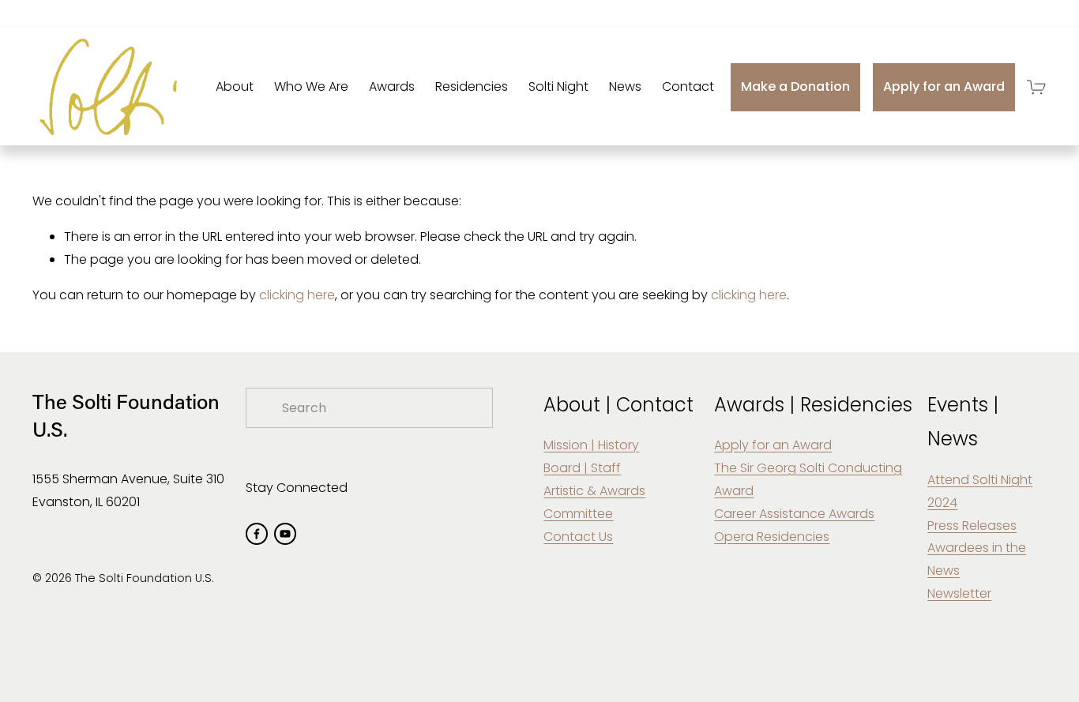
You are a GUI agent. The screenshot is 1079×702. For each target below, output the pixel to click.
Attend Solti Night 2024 (979, 491)
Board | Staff (582, 468)
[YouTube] (285, 534)
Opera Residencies (771, 536)
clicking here (297, 295)
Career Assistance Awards (794, 514)
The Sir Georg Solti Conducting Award (808, 479)
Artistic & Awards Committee (594, 502)
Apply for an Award (944, 86)
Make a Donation (795, 86)
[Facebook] (257, 534)
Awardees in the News (976, 559)
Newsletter (959, 593)
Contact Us (578, 536)
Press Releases (972, 525)
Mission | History (591, 445)
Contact (688, 86)
